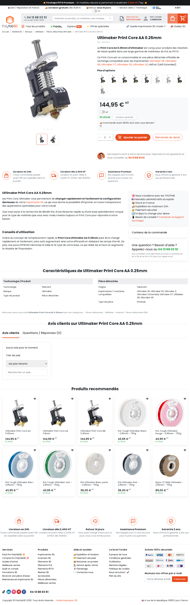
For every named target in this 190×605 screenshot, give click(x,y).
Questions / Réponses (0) (42, 333)
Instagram (14, 592)
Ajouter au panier (135, 137)
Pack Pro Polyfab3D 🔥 (13, 554)
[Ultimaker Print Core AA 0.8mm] (57, 413)
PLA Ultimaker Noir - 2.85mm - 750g (128, 483)
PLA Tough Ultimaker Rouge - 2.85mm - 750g (168, 432)
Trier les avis (13, 355)
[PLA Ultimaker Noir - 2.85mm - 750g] (132, 465)
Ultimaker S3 (140, 64)
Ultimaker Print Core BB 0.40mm (92, 432)
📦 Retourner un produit (85, 561)
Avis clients (10, 333)
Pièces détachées (94, 312)
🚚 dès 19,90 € (63, 7)
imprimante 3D (34, 202)
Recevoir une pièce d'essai (16, 575)
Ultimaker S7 (108, 64)
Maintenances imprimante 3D (17, 579)
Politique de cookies (119, 568)
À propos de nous (118, 554)
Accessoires (44, 575)
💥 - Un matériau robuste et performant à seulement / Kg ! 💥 (95, 2)
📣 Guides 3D (177, 26)
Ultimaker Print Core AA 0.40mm (18, 432)
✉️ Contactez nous (83, 572)
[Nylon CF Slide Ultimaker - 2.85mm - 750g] (170, 465)
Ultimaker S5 (124, 64)
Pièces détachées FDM (137, 312)
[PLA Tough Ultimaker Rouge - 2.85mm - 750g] (170, 413)
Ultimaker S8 (156, 61)
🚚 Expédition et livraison (86, 554)
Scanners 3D (44, 558)
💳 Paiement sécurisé (84, 558)
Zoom (48, 129)
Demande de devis (167, 137)
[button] (56, 26)
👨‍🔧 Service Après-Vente (85, 565)
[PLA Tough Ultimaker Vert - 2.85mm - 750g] (57, 465)
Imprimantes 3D (46, 554)
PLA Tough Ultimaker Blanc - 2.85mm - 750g (132, 432)
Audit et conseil (10, 568)
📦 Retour (98, 7)
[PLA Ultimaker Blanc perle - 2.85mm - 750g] (95, 465)
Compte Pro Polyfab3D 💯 (15, 558)
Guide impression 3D (66, 600)
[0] (173, 20)
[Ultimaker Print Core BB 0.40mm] (95, 413)
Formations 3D (9, 572)
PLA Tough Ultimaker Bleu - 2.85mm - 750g (19, 483)
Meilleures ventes (11, 565)
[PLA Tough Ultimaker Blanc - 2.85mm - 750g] (132, 413)
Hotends (120, 312)
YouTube (19, 592)
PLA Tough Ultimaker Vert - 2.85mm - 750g (57, 483)
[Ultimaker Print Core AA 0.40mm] (20, 413)
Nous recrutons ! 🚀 (119, 572)
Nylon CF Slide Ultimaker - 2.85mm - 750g (169, 483)
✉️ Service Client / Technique (131, 7)
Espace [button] (74, 26)
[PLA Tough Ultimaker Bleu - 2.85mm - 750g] (20, 465)
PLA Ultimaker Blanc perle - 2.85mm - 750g (94, 483)
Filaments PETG (46, 568)
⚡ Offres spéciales (97, 26)
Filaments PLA (45, 565)
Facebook (24, 592)
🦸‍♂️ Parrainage (80, 568)
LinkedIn (9, 592)
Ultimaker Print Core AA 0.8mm (55, 432)
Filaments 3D (44, 561)
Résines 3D (43, 572)
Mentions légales (117, 565)
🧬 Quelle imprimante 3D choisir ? (146, 26)
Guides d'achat (10, 561)
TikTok (3, 592)
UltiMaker (109, 312)
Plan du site (115, 575)
